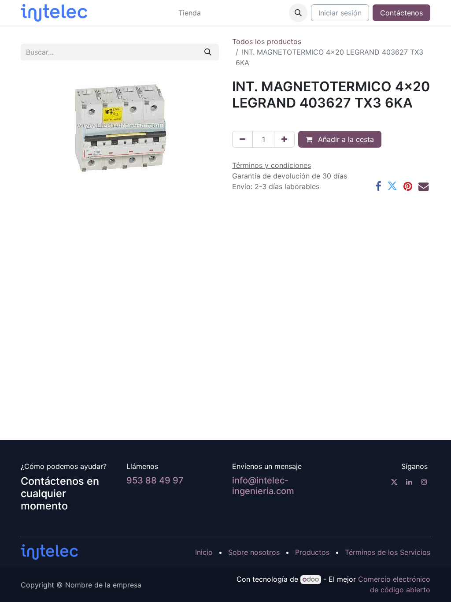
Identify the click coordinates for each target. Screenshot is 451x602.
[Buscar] (208, 52)
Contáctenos (401, 12)
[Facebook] (378, 186)
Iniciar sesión (340, 12)
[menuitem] (189, 13)
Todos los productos (266, 41)
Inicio (204, 552)
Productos (312, 552)
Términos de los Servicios (387, 552)
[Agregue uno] (284, 139)
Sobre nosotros (254, 552)
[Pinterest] (407, 186)
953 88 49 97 (155, 480)
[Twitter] (392, 186)
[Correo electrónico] (423, 186)
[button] (298, 13)
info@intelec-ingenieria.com (263, 485)
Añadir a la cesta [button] (345, 139)
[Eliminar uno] (242, 139)
